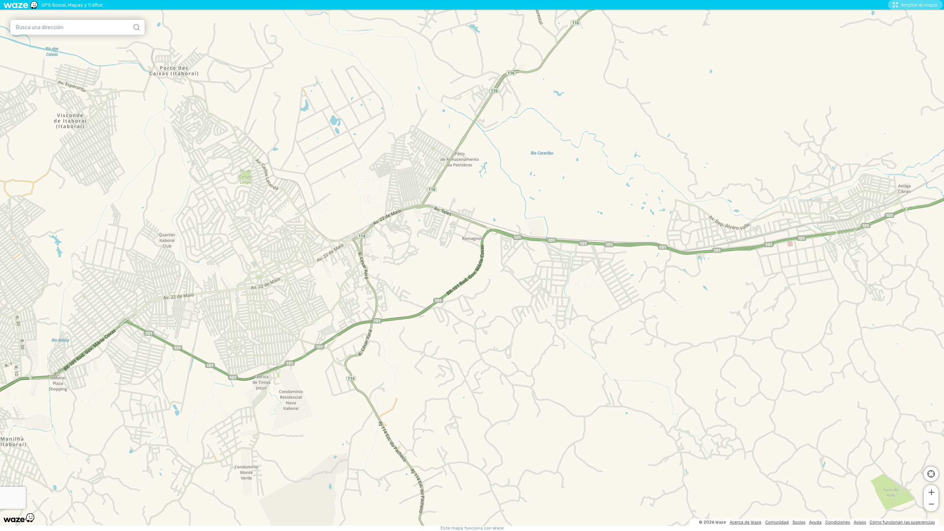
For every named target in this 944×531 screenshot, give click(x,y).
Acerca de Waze (745, 522)
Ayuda (815, 522)
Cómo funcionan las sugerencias (902, 522)
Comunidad (777, 522)
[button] (931, 491)
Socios (798, 522)
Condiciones (837, 522)
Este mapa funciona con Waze (472, 528)
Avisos (860, 522)
